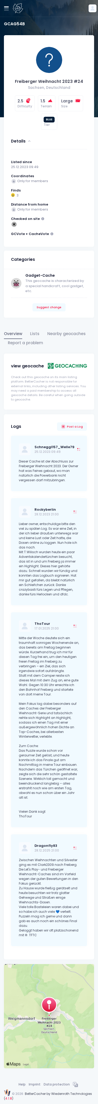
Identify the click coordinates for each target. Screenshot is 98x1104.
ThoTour (42, 623)
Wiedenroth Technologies (71, 1093)
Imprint (35, 1084)
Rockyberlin (45, 509)
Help (22, 1084)
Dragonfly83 (45, 845)
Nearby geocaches (66, 333)
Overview (13, 333)
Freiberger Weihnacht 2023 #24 (49, 81)
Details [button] (18, 141)
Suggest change (49, 307)
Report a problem (25, 343)
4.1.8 (8, 1098)
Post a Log (75, 426)
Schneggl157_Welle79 (54, 447)
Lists (34, 333)
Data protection (57, 1084)
